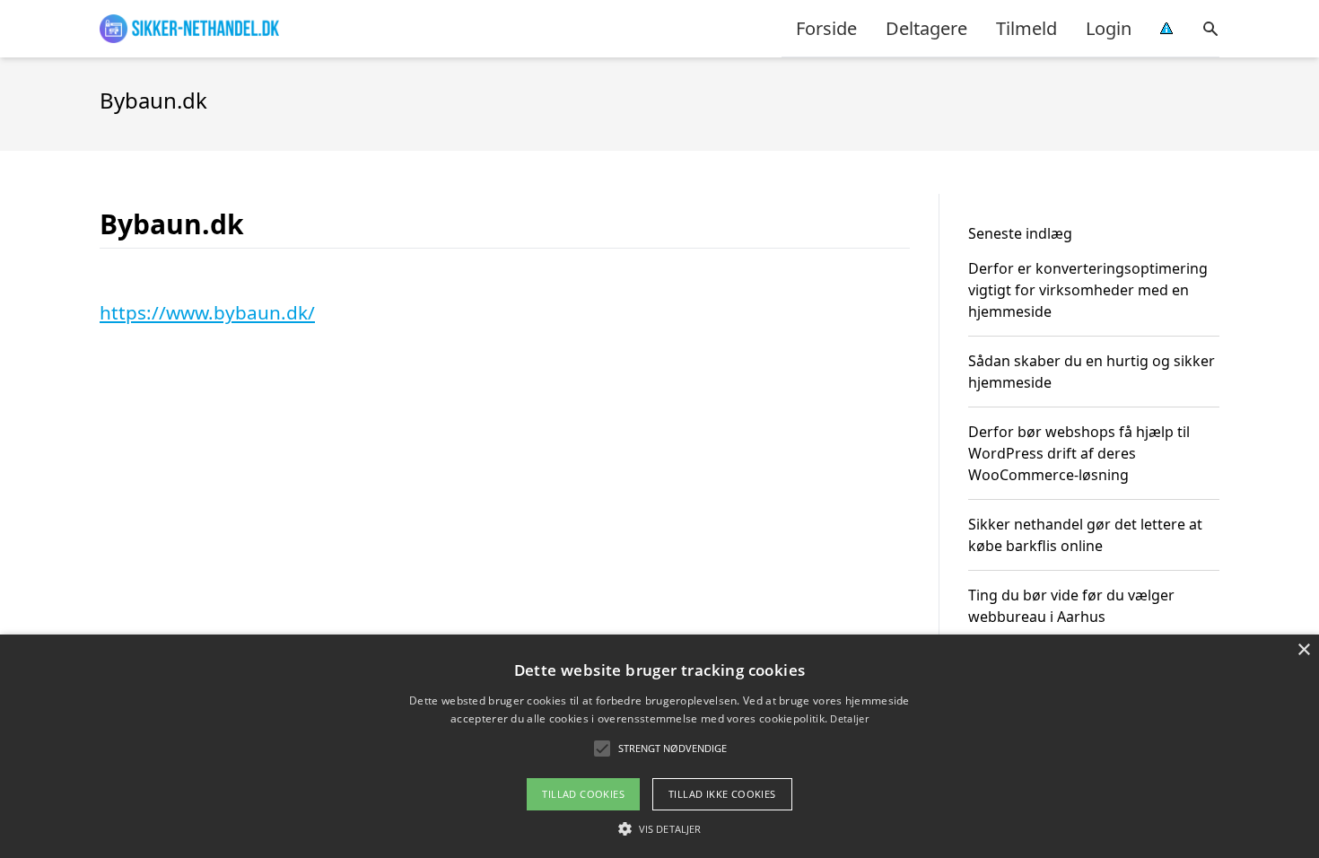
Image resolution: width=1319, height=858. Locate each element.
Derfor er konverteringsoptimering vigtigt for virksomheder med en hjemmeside (1088, 289)
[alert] (659, 746)
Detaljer (849, 718)
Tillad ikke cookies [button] (722, 794)
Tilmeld (1026, 28)
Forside (826, 28)
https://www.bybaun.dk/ (207, 312)
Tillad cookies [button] (583, 794)
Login (1108, 28)
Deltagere (926, 28)
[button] (659, 828)
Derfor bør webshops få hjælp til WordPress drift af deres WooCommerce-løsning (1079, 453)
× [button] (1303, 650)
